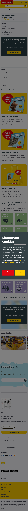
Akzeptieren (20, 272)
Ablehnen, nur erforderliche (8, 272)
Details (13, 267)
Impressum (21, 260)
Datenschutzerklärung (9, 262)
